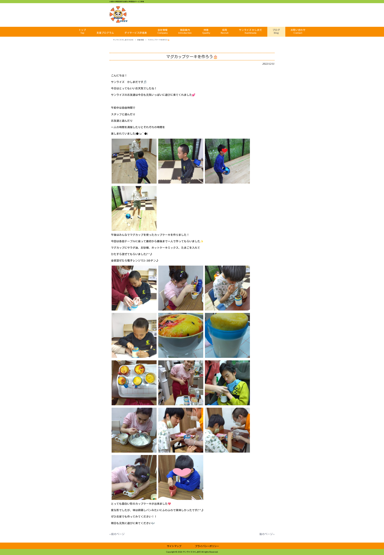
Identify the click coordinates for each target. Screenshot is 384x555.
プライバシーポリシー (207, 546)
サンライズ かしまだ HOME (123, 40)
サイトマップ (174, 546)
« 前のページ (117, 534)
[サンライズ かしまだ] (119, 21)
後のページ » (266, 534)
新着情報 (140, 40)
